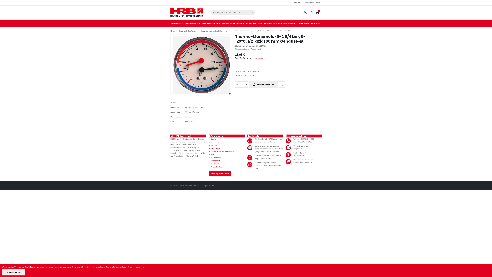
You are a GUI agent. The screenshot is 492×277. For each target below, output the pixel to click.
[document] (246, 270)
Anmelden (297, 2)
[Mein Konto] (305, 12)
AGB (212, 155)
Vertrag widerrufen (220, 173)
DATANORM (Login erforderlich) (222, 151)
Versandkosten (258, 58)
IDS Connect (215, 142)
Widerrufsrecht (216, 158)
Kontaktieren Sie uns (312, 2)
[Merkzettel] (311, 12)
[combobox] (233, 12)
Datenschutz (215, 161)
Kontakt (213, 139)
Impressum (215, 164)
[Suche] (252, 12)
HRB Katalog (215, 148)
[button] (230, 94)
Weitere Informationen (136, 267)
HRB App (214, 145)
